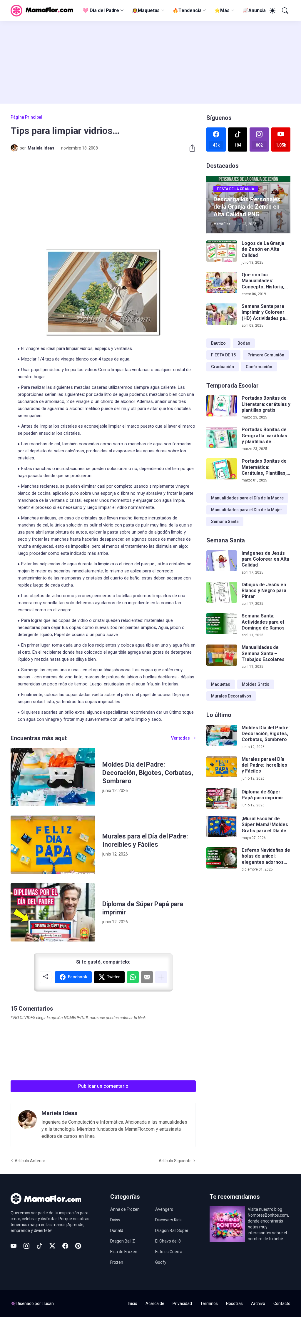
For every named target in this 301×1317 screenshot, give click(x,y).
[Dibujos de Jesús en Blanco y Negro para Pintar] (221, 592)
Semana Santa (225, 521)
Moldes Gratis (255, 684)
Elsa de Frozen (123, 1251)
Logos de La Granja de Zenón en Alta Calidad (263, 249)
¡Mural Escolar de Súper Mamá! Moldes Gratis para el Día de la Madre (265, 825)
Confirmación (259, 366)
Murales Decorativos (231, 696)
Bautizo (218, 343)
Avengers (164, 1209)
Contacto (281, 1303)
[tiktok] (39, 1246)
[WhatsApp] (133, 977)
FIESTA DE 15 (223, 355)
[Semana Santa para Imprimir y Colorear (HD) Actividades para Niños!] (221, 314)
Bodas (244, 343)
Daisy (115, 1220)
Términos (209, 1303)
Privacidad (182, 1303)
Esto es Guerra (168, 1251)
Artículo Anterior (30, 1160)
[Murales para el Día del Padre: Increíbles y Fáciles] (53, 845)
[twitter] (52, 1246)
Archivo (258, 1303)
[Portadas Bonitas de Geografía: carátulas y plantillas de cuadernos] (221, 437)
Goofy (160, 1262)
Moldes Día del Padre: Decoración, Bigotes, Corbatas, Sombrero (147, 773)
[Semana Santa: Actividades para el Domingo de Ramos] (221, 623)
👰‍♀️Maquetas (146, 10)
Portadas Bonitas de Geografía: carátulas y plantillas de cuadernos (264, 436)
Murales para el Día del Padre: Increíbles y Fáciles (145, 840)
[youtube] (13, 1246)
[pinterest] (78, 1246)
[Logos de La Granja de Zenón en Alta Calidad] (221, 251)
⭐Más (222, 10)
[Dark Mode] (271, 10)
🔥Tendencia (187, 10)
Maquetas (220, 684)
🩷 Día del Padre (101, 10)
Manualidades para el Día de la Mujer (246, 509)
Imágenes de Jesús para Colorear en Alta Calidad (265, 559)
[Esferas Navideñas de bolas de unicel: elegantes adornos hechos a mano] (221, 857)
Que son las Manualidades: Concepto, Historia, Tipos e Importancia (263, 281)
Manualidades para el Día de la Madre (247, 498)
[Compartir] (190, 148)
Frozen (116, 1262)
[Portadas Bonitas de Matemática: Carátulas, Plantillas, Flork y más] (221, 468)
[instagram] (26, 1246)
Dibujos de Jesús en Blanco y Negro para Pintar (264, 590)
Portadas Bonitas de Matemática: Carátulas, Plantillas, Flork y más (264, 467)
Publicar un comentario (103, 1086)
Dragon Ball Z (122, 1241)
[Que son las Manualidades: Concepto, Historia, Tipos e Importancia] (221, 282)
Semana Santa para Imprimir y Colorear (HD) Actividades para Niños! (266, 312)
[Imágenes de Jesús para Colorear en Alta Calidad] (221, 561)
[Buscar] (284, 10)
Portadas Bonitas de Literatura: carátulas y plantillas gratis (266, 404)
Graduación (222, 366)
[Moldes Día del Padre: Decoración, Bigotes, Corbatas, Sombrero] (53, 777)
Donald (116, 1230)
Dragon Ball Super (171, 1230)
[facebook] (65, 1246)
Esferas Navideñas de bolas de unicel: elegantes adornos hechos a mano (266, 856)
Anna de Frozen (125, 1209)
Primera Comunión (266, 355)
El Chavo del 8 (168, 1241)
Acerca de (155, 1303)
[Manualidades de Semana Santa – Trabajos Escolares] (221, 655)
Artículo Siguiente (175, 1160)
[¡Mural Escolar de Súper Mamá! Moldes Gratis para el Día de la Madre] (221, 826)
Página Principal (26, 117)
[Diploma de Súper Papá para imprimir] (53, 912)
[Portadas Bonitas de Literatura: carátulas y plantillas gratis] (221, 405)
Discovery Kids (168, 1220)
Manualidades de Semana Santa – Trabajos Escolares (263, 653)
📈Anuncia (254, 10)
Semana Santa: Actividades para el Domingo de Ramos (263, 622)
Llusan (48, 1303)
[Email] (147, 977)
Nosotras (234, 1303)
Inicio (132, 1303)
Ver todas (180, 738)
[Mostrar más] (161, 977)
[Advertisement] (150, 62)
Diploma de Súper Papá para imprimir (142, 908)
